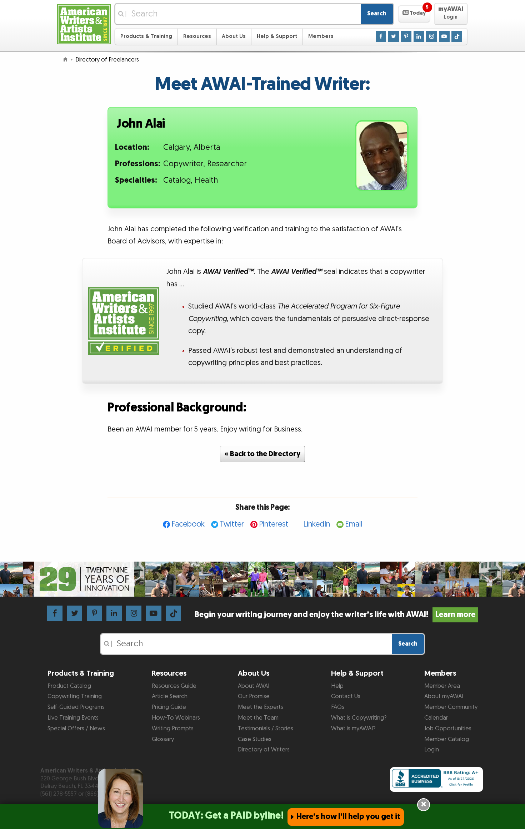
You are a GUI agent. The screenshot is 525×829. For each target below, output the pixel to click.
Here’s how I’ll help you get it (348, 816)
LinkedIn (316, 524)
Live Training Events (73, 718)
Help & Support (277, 36)
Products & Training (146, 36)
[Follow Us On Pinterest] (406, 36)
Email (353, 524)
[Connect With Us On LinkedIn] (419, 36)
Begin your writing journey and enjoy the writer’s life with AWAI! (335, 615)
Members (321, 36)
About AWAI (253, 686)
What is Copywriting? (358, 718)
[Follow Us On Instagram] (431, 36)
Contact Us (345, 696)
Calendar (436, 718)
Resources (197, 36)
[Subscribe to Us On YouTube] (444, 36)
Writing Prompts (173, 728)
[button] (414, 14)
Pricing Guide (169, 707)
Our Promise (254, 696)
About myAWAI (443, 696)
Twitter (232, 524)
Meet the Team (258, 718)
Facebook (188, 524)
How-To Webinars (176, 718)
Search (376, 14)
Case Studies (254, 739)
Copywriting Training (75, 696)
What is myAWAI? (353, 728)
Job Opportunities (447, 728)
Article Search (170, 696)
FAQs (337, 707)
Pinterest (273, 524)
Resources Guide (174, 686)
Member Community (451, 707)
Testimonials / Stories (265, 728)
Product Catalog (69, 686)
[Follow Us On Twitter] (393, 36)
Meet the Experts (260, 707)
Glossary (163, 739)
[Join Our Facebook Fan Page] (381, 36)
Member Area (442, 686)
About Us (234, 36)
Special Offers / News (76, 728)
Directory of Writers (264, 750)
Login (431, 750)
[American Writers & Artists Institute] (84, 23)
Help (337, 686)
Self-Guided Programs (76, 707)
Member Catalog (446, 739)
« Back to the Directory (262, 454)
